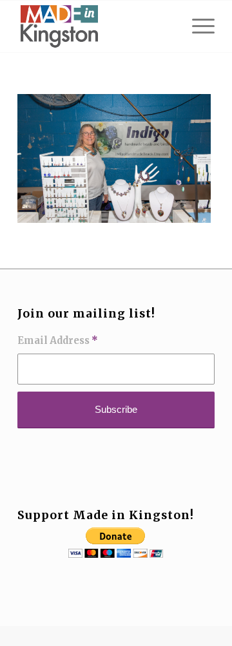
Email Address (57, 341)
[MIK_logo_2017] (96, 26)
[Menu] (197, 26)
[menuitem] (197, 26)
